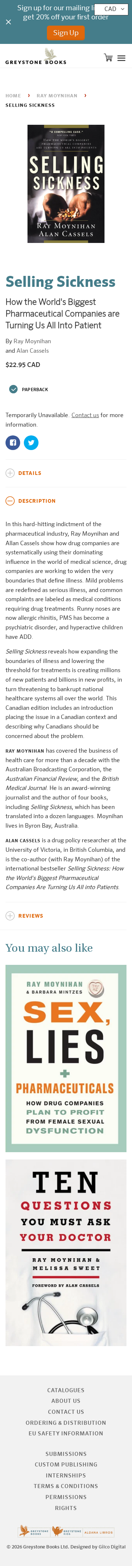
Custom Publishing (66, 1465)
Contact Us (66, 1412)
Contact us (85, 416)
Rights (66, 1508)
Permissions (66, 1497)
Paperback (35, 390)
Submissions (66, 1454)
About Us (66, 1401)
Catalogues (66, 1390)
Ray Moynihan (57, 96)
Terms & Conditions (66, 1486)
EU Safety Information (66, 1433)
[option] (65, 186)
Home (13, 96)
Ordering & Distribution (66, 1423)
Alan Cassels (32, 351)
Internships (66, 1476)
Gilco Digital (112, 1547)
